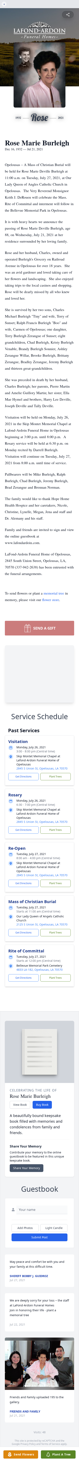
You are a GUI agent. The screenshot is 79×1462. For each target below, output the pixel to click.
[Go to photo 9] (45, 1386)
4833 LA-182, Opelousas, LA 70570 (39, 970)
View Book (20, 1105)
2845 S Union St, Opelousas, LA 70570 (41, 768)
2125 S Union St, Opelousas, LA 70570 (41, 924)
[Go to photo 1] (25, 1386)
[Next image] (70, 1363)
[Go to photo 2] (28, 1386)
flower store (50, 599)
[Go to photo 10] (47, 1386)
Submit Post (39, 1237)
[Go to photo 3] (30, 1386)
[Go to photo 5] (35, 1386)
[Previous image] (8, 1363)
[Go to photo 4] (32, 1386)
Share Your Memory (26, 1168)
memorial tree (54, 593)
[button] (39, 1364)
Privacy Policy (28, 1444)
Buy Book (42, 1105)
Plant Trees (55, 776)
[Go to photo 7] (40, 1386)
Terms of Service (50, 1444)
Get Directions (23, 776)
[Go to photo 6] (37, 1386)
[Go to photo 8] (42, 1386)
